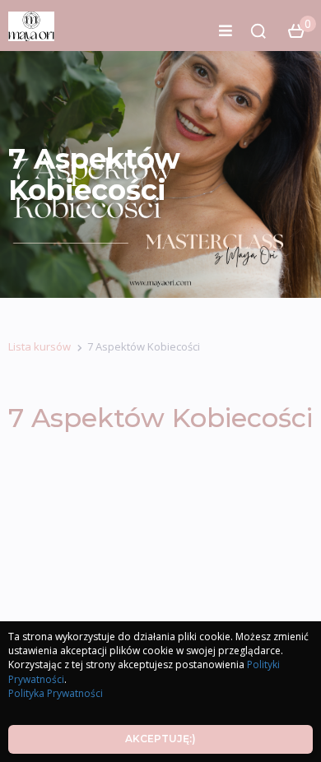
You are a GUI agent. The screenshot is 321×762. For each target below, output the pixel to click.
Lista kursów (39, 346)
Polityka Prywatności (55, 693)
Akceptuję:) (160, 738)
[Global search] (258, 31)
